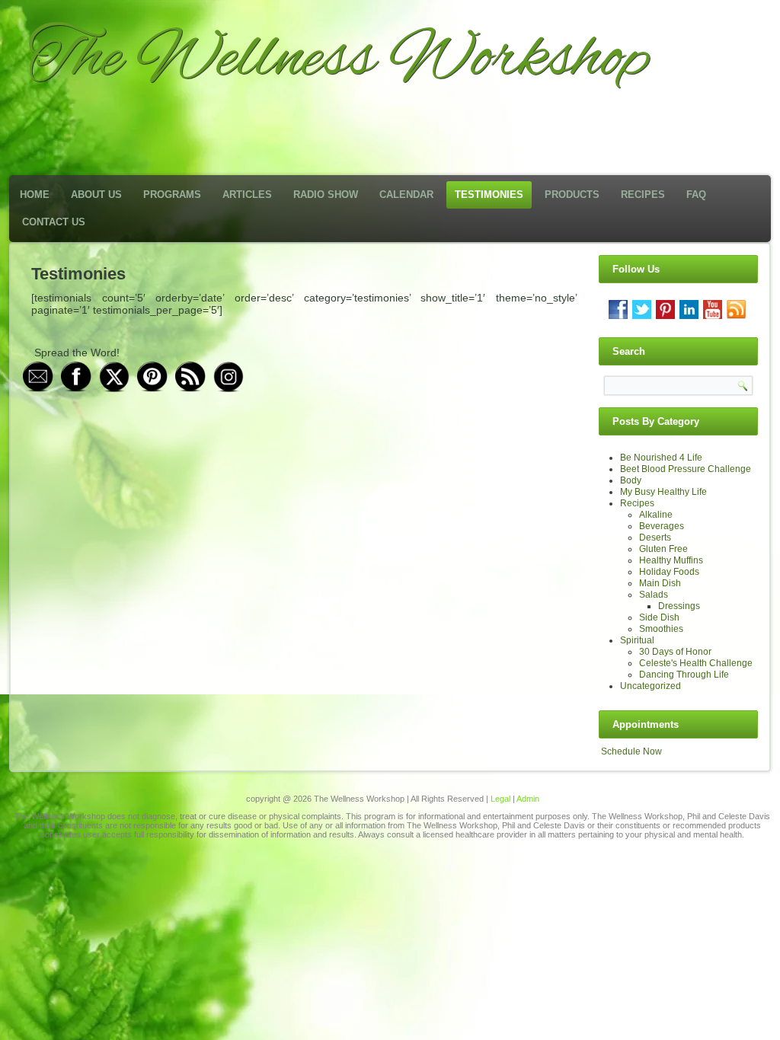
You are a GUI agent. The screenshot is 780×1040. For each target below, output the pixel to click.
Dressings (679, 606)
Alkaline (656, 514)
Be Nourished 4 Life (661, 457)
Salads (653, 594)
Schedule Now (631, 751)
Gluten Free (663, 549)
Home (35, 194)
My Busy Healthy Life (663, 492)
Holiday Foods (669, 571)
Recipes (643, 194)
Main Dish (660, 583)
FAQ (696, 194)
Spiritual (637, 640)
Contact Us (53, 222)
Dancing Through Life (684, 674)
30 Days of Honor (675, 651)
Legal (500, 798)
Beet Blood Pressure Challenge (685, 469)
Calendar (406, 194)
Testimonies (489, 194)
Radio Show (325, 194)
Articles (247, 194)
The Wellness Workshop (338, 59)
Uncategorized (650, 686)
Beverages (661, 526)
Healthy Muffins (671, 560)
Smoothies (661, 629)
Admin (527, 798)
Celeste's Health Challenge (696, 663)
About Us (96, 194)
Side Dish (659, 617)
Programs (172, 194)
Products (572, 194)
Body (630, 480)
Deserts (655, 537)
